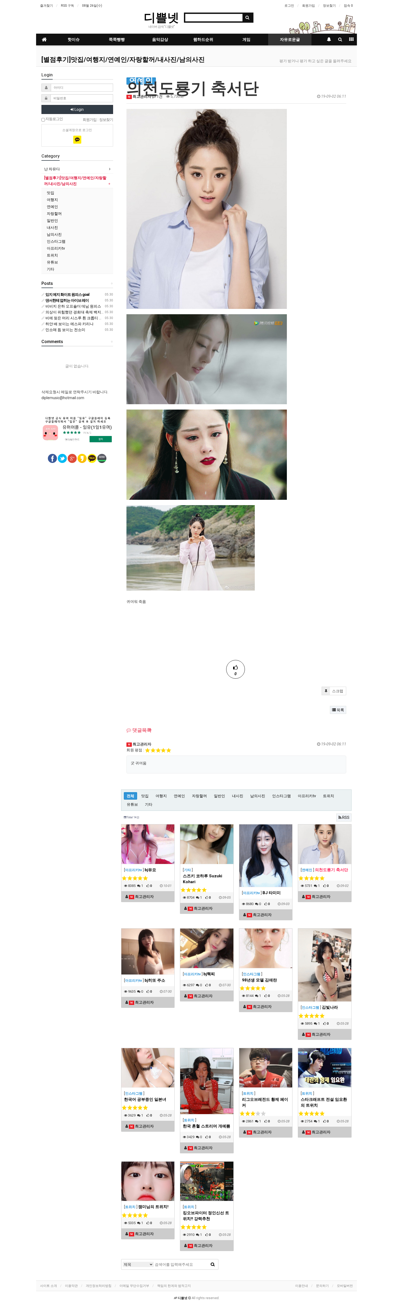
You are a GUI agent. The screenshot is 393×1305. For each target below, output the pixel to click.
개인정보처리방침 (98, 1286)
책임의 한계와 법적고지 (174, 1286)
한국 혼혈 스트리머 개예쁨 (206, 1126)
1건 (159, 96)
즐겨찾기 (46, 5)
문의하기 (322, 1286)
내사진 (237, 796)
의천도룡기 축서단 (331, 869)
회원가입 (308, 5)
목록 (340, 710)
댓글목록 (141, 730)
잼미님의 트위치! (153, 1206)
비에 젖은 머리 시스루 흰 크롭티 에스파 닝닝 (81, 318)
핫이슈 (74, 39)
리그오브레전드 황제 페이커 (265, 1102)
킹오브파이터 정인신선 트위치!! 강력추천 (206, 1215)
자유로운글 (290, 39)
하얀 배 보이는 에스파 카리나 (69, 324)
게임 (246, 39)
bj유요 (150, 869)
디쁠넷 (161, 17)
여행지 (161, 796)
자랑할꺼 (199, 796)
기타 (148, 804)
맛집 (145, 796)
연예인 (179, 796)
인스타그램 (281, 796)
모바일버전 (345, 1286)
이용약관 (71, 1286)
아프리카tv (307, 796)
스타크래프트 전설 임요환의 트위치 (324, 1102)
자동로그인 (54, 119)
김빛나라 (330, 1007)
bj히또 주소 (155, 980)
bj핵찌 (209, 974)
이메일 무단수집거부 (134, 1286)
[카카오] (77, 140)
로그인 (289, 5)
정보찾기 (329, 5)
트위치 (328, 796)
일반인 (219, 796)
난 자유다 (52, 169)
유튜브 (132, 804)
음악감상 (160, 39)
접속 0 (348, 5)
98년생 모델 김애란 (259, 980)
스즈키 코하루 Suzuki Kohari (202, 879)
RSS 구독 (67, 5)
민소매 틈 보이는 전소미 (65, 330)
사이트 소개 (48, 1286)
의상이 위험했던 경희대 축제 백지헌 (75, 312)
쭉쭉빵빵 (117, 39)
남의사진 (257, 796)
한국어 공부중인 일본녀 (145, 1099)
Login (79, 109)
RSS (345, 817)
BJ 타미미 (272, 892)
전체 (130, 796)
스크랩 (337, 691)
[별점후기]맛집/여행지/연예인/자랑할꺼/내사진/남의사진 (123, 59)
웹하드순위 (203, 39)
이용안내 (301, 1286)
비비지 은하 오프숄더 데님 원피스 (73, 306)
